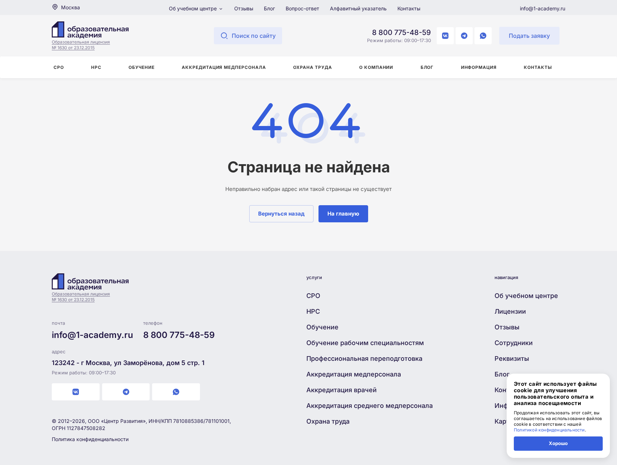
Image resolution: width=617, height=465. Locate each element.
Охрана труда (328, 421)
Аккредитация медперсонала (353, 374)
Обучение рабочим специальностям (365, 343)
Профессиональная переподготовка (364, 358)
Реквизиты (512, 358)
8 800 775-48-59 (401, 32)
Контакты (408, 8)
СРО (313, 295)
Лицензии (510, 311)
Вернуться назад (281, 213)
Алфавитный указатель (358, 8)
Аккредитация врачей (341, 390)
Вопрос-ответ (302, 8)
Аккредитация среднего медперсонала (369, 405)
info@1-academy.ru (542, 8)
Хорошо (558, 443)
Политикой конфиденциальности (549, 430)
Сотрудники (514, 343)
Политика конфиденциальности (90, 439)
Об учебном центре (193, 8)
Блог (269, 8)
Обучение (322, 327)
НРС (313, 311)
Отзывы (243, 8)
